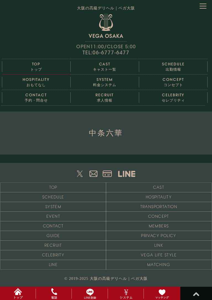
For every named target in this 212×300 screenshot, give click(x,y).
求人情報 (105, 97)
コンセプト (173, 82)
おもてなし (36, 82)
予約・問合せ (36, 97)
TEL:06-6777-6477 (106, 52)
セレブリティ (173, 97)
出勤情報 (173, 66)
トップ (36, 66)
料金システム (104, 82)
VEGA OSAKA (106, 36)
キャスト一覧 (104, 66)
